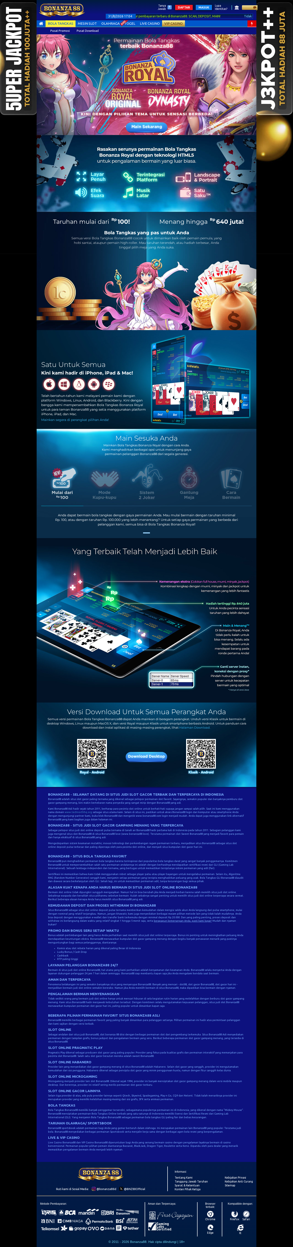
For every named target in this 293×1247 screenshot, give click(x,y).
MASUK (203, 7)
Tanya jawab (162, 7)
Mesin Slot (87, 23)
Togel (129, 23)
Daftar (184, 7)
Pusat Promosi (60, 30)
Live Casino (150, 23)
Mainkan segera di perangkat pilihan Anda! (75, 420)
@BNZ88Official (134, 1189)
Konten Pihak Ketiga (188, 1189)
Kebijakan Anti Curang (239, 1181)
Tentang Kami (184, 1177)
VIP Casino (173, 23)
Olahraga (110, 23)
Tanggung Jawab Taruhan (191, 1181)
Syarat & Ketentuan (187, 1185)
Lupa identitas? (221, 7)
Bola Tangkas (60, 23)
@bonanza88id (106, 1189)
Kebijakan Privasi (235, 1177)
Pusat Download (88, 30)
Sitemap (230, 1185)
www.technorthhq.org (78, 812)
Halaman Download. (194, 727)
